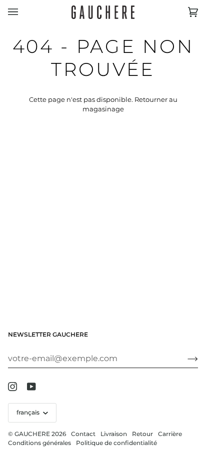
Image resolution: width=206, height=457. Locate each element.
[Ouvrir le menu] (23, 12)
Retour (142, 434)
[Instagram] (12, 386)
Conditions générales (39, 443)
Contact (83, 434)
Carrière (170, 434)
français (28, 412)
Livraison (113, 434)
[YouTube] (31, 386)
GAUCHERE (32, 434)
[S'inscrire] (185, 359)
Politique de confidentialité (116, 443)
